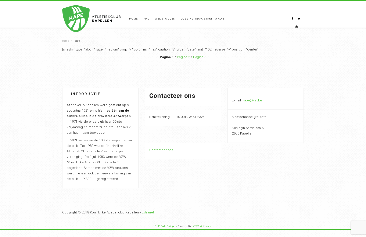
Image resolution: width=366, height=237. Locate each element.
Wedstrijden (165, 18)
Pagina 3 (199, 57)
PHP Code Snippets (166, 226)
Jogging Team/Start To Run (202, 18)
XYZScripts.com (202, 226)
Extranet (148, 212)
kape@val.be (252, 100)
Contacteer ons (161, 150)
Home (133, 18)
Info (146, 18)
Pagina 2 (183, 57)
